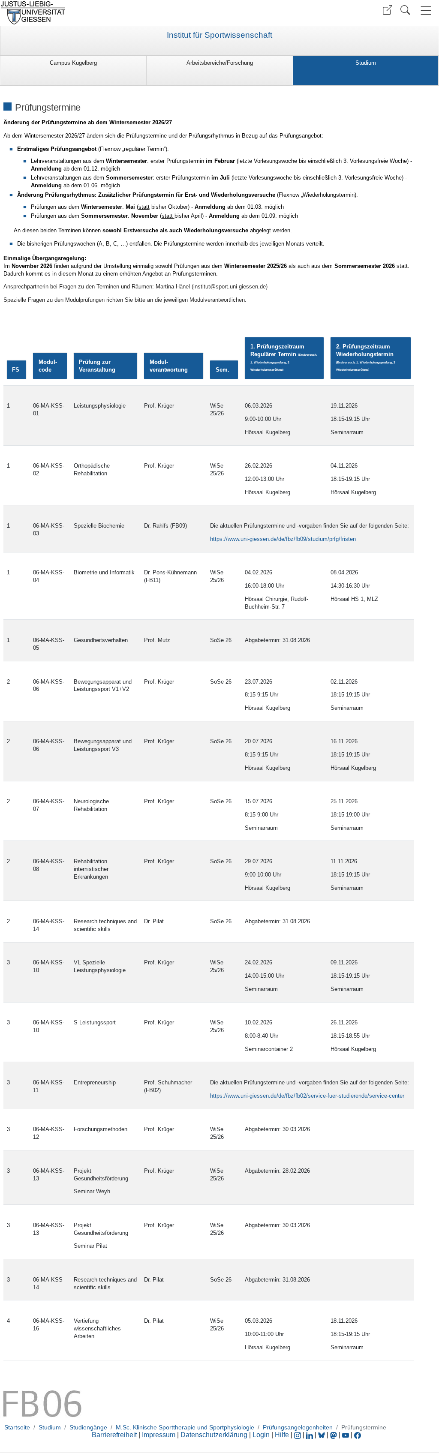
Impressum (158, 1434)
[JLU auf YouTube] (345, 1434)
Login (262, 1434)
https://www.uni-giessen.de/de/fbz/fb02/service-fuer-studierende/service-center (307, 1096)
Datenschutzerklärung (213, 1434)
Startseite (17, 1427)
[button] (387, 10)
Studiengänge (88, 1427)
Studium (365, 63)
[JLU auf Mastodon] (334, 1434)
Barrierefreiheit (114, 1434)
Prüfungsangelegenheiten (298, 1427)
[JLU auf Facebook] (357, 1434)
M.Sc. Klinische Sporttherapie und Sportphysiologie (185, 1427)
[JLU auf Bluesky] (322, 1434)
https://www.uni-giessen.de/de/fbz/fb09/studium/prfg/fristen (283, 539)
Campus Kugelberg (73, 63)
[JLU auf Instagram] (298, 1434)
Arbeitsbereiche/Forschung (219, 63)
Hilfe (282, 1434)
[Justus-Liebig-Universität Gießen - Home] (108, 13)
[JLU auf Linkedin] (310, 1434)
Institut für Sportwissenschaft (219, 35)
